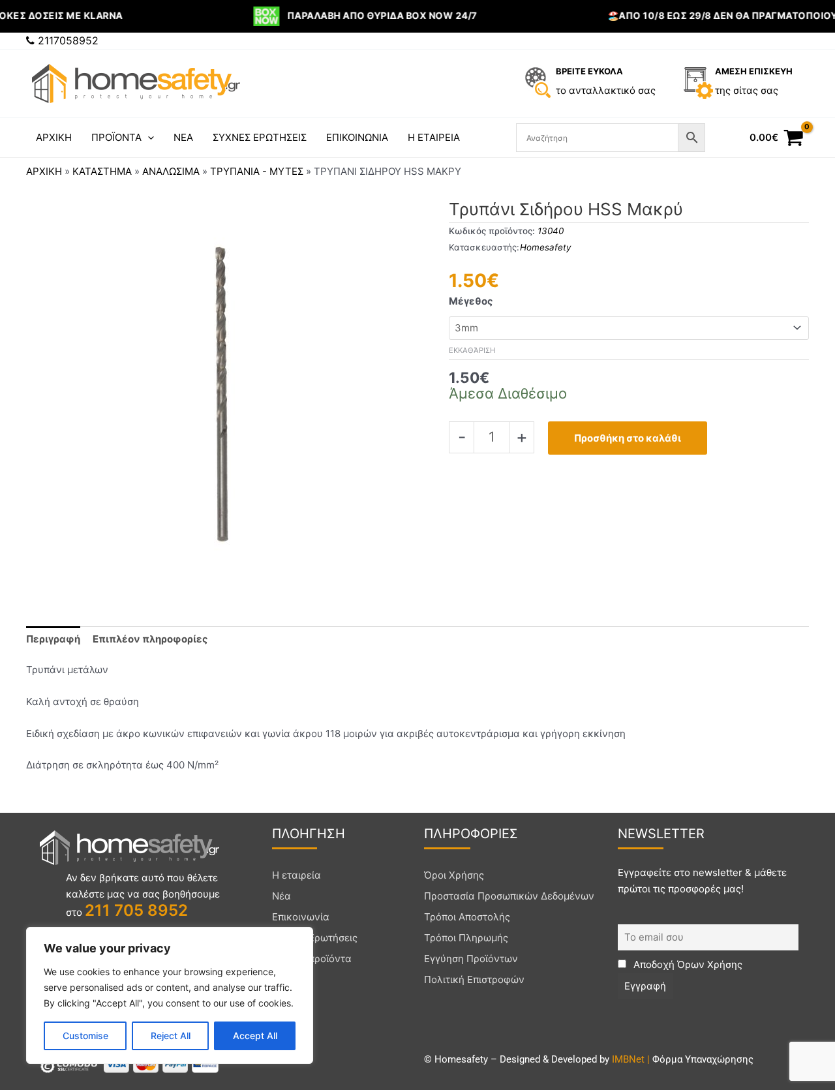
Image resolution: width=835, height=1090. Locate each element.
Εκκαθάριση (472, 350)
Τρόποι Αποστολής (467, 917)
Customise (85, 1035)
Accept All (255, 1035)
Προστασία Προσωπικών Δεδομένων (509, 896)
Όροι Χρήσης (454, 875)
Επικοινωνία (300, 917)
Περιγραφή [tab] (53, 639)
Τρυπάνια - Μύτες (256, 171)
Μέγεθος (471, 301)
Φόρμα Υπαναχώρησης (702, 1059)
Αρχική (44, 171)
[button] (148, 137)
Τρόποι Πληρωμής (466, 937)
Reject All (170, 1035)
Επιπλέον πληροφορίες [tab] (150, 639)
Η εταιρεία (296, 875)
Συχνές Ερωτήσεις (314, 937)
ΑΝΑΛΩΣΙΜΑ (171, 171)
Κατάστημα (102, 171)
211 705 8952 (136, 910)
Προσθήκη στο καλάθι (627, 438)
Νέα (281, 896)
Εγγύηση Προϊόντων (471, 958)
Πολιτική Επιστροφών (474, 979)
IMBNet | (632, 1059)
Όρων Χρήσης (709, 964)
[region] (169, 995)
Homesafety (545, 247)
